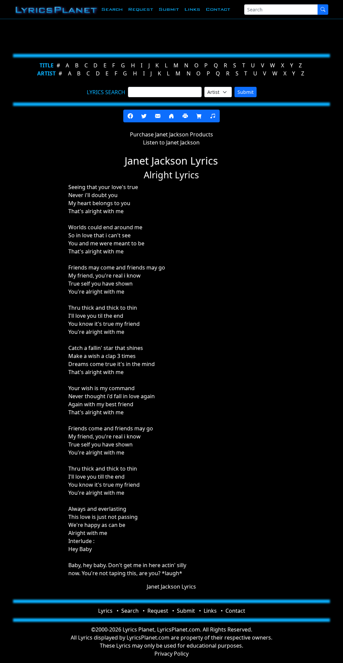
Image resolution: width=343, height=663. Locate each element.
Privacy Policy (171, 653)
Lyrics (105, 610)
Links (192, 9)
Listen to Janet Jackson (171, 142)
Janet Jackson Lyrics (171, 586)
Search (112, 9)
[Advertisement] (171, 35)
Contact (218, 9)
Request (140, 9)
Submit (168, 9)
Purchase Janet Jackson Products (171, 134)
